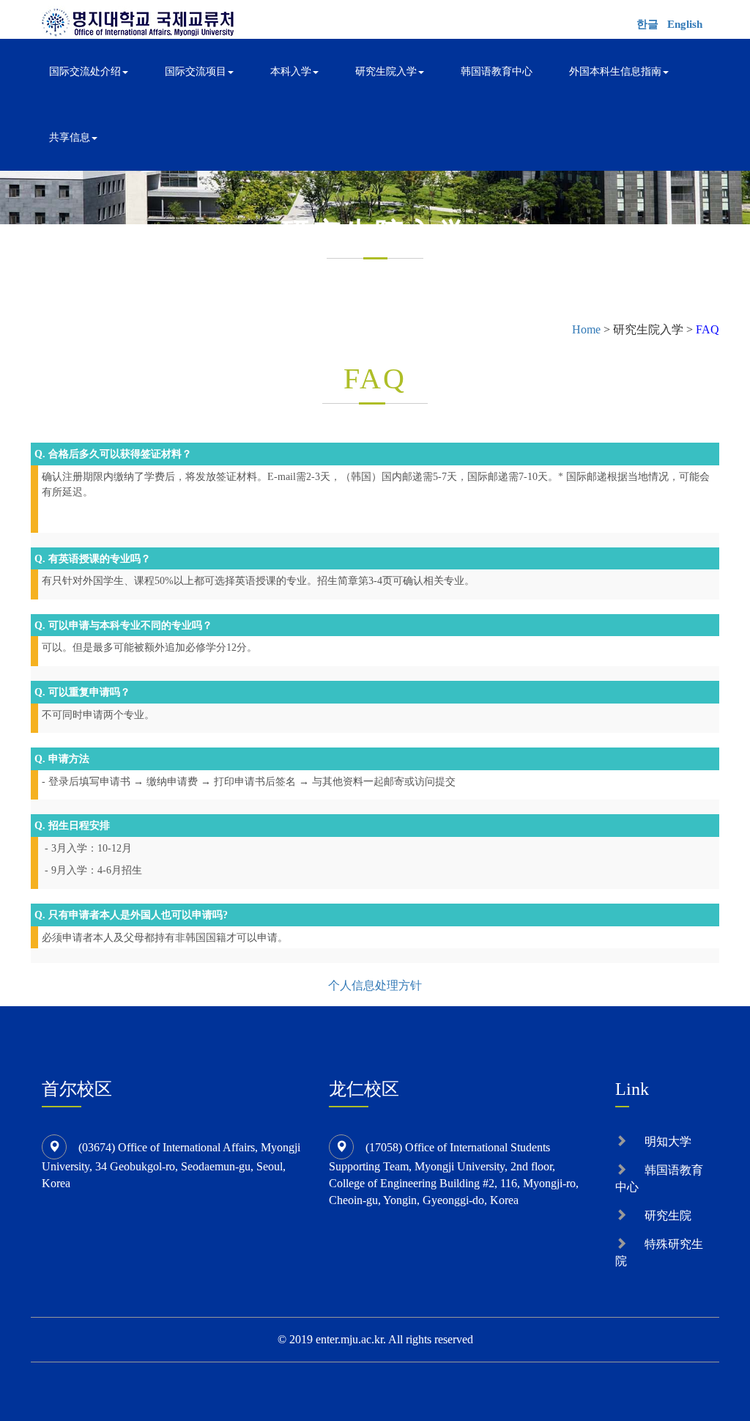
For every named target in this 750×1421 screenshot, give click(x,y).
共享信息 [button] (69, 137)
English (684, 24)
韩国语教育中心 (496, 71)
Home (586, 329)
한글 (647, 24)
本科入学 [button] (290, 71)
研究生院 (668, 1215)
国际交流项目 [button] (195, 71)
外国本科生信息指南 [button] (615, 71)
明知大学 (668, 1141)
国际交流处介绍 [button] (85, 71)
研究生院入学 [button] (386, 71)
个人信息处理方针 (375, 985)
